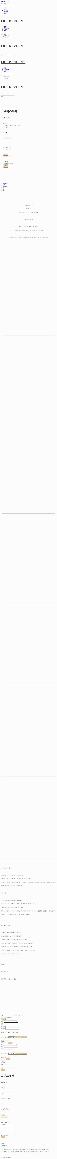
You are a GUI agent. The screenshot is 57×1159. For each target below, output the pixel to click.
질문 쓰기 (3, 1019)
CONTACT (6, 11)
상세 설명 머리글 (4, 183)
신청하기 (3, 1137)
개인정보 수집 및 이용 (6, 1032)
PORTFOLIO (6, 10)
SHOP (5, 7)
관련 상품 (3, 190)
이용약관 (2, 1143)
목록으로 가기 (4, 1043)
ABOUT (5, 9)
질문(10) (2, 189)
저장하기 (10, 1043)
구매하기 (3, 1070)
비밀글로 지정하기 (5, 1041)
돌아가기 (3, 1059)
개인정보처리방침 (4, 1145)
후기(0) (2, 188)
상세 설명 (3, 185)
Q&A (5, 13)
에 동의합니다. (10, 1032)
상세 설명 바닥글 (4, 186)
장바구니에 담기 (4, 1117)
